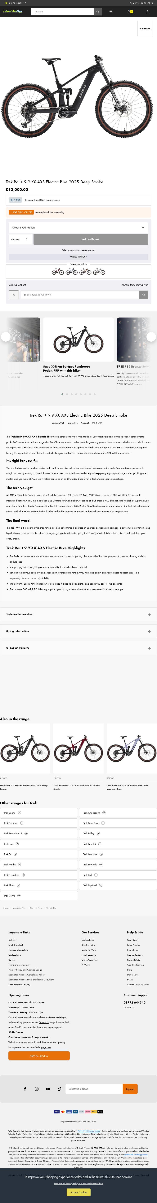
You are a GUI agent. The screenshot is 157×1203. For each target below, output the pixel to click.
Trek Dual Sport (91, 823)
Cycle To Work (89, 949)
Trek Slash (9, 885)
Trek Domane (11, 823)
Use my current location (14, 294)
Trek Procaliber (11, 875)
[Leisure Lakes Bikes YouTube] (48, 1089)
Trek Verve (9, 895)
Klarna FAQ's (133, 959)
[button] (62, 394)
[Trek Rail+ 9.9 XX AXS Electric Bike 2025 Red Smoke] (58, 271)
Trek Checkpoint (91, 812)
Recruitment (132, 949)
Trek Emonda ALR (13, 833)
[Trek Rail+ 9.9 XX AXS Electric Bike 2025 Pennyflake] (85, 271)
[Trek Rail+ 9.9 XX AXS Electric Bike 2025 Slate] (99, 271)
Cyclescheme (14, 954)
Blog (129, 969)
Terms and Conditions (18, 964)
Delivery (12, 939)
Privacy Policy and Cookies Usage (25, 969)
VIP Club (86, 964)
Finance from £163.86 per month (42, 200)
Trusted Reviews (135, 954)
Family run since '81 (142, 3)
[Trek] (145, 28)
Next (153, 758)
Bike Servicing (88, 944)
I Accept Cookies (78, 1192)
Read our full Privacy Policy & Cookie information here (78, 1183)
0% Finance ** (17, 3)
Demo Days (132, 974)
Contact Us (129, 1007)
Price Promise (133, 944)
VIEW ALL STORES (39, 1055)
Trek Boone (10, 812)
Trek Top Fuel (90, 885)
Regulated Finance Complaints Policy (26, 974)
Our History (133, 939)
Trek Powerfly (90, 864)
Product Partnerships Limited (89, 1130)
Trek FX (7, 854)
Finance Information (18, 949)
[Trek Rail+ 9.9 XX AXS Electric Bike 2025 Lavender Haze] (71, 271)
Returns (12, 959)
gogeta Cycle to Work (138, 984)
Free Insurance (89, 954)
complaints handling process (136, 1154)
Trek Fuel (8, 844)
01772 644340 (135, 1002)
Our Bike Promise (135, 964)
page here (46, 1047)
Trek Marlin (10, 864)
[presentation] (6, 337)
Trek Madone (90, 854)
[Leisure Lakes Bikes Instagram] (36, 1089)
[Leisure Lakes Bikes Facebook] (25, 1089)
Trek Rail (87, 875)
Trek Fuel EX (89, 844)
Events (130, 979)
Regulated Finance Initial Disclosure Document (31, 979)
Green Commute (89, 959)
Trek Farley (88, 833)
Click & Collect (15, 944)
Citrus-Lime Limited (89, 1121)
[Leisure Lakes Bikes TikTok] (59, 1089)
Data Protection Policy (19, 984)
